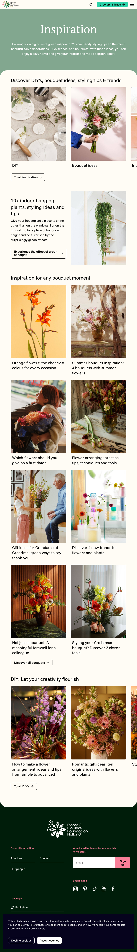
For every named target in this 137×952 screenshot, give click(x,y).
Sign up (123, 862)
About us (16, 858)
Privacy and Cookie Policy (30, 928)
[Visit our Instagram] (75, 888)
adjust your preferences (31, 924)
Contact (45, 858)
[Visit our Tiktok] (94, 888)
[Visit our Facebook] (113, 888)
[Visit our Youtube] (104, 888)
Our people (18, 869)
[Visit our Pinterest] (85, 888)
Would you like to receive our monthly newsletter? (94, 849)
